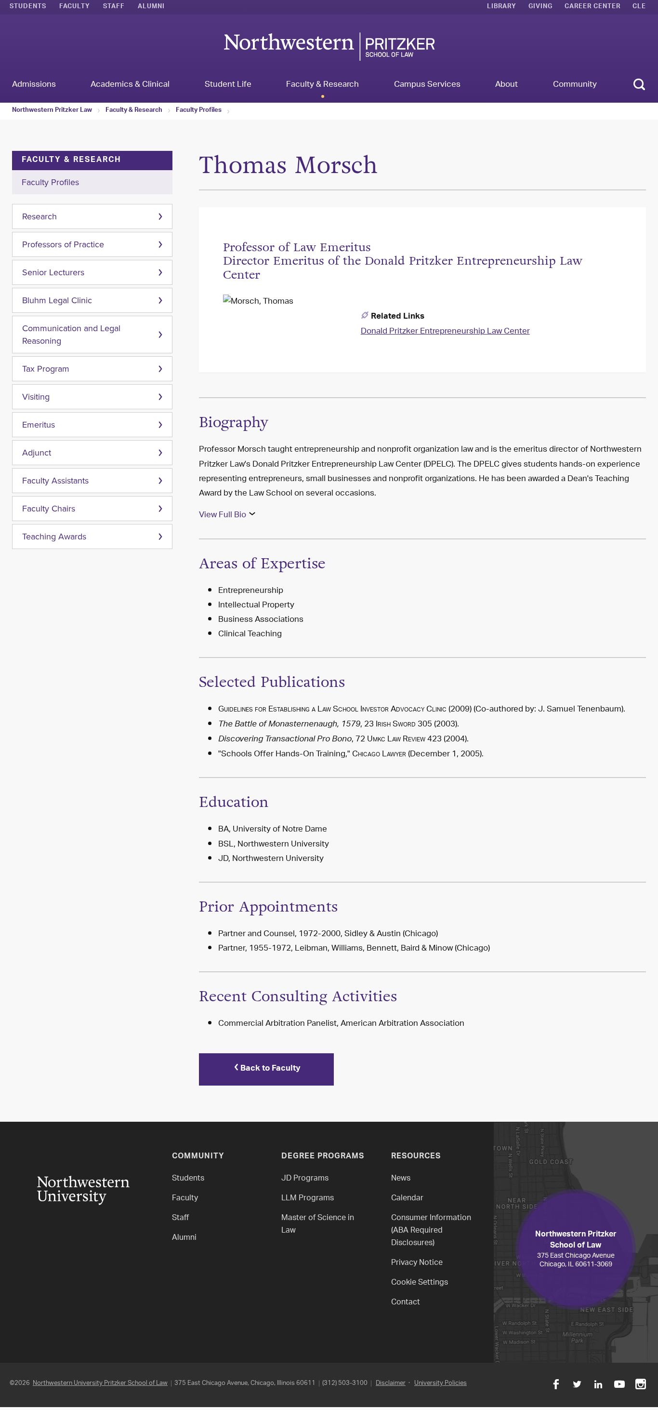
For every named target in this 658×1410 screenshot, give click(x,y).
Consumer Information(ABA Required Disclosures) (431, 1230)
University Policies (440, 1383)
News (400, 1179)
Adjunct (36, 452)
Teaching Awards (54, 536)
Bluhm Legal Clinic (57, 300)
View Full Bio (222, 515)
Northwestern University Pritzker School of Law (100, 1383)
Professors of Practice (63, 244)
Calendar (407, 1199)
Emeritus (38, 424)
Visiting (36, 396)
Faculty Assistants (55, 480)
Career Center (592, 7)
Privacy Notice (417, 1263)
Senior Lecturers (53, 272)
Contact (405, 1303)
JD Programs (305, 1179)
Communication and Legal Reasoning (71, 334)
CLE (639, 7)
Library (501, 7)
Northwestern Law (329, 46)
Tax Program (45, 368)
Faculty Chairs (48, 508)
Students (28, 7)
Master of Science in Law (317, 1224)
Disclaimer (391, 1383)
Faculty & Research (133, 111)
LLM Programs (307, 1199)
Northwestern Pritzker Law (52, 111)
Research (39, 216)
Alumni (151, 7)
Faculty (74, 7)
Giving (540, 7)
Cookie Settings (419, 1283)
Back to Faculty (270, 1069)
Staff (114, 7)
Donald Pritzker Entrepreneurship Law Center (445, 331)
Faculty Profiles (199, 111)
